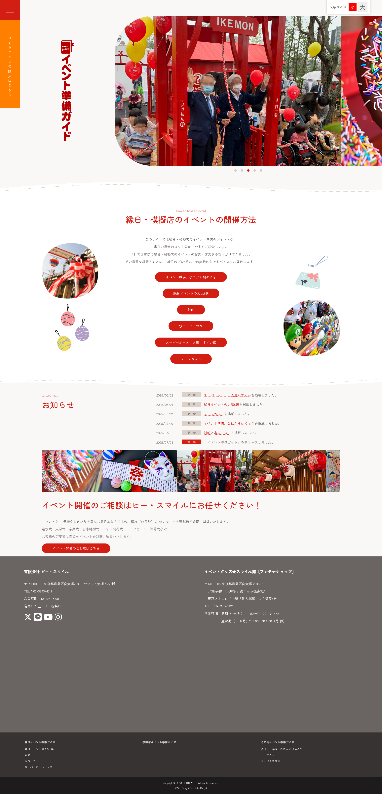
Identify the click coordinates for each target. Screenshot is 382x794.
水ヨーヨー (222, 432)
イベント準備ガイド (187, 782)
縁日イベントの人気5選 (191, 293)
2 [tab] (242, 170)
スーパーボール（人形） (40, 767)
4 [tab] (254, 170)
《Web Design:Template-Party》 (191, 788)
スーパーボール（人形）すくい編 (191, 342)
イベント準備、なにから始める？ (191, 276)
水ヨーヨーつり (191, 325)
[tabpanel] (248, 91)
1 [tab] (235, 170)
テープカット (191, 358)
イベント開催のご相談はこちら (76, 548)
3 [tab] (248, 170)
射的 (191, 309)
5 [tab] (261, 170)
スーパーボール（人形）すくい (227, 395)
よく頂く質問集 (270, 761)
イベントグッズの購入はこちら (10, 64)
